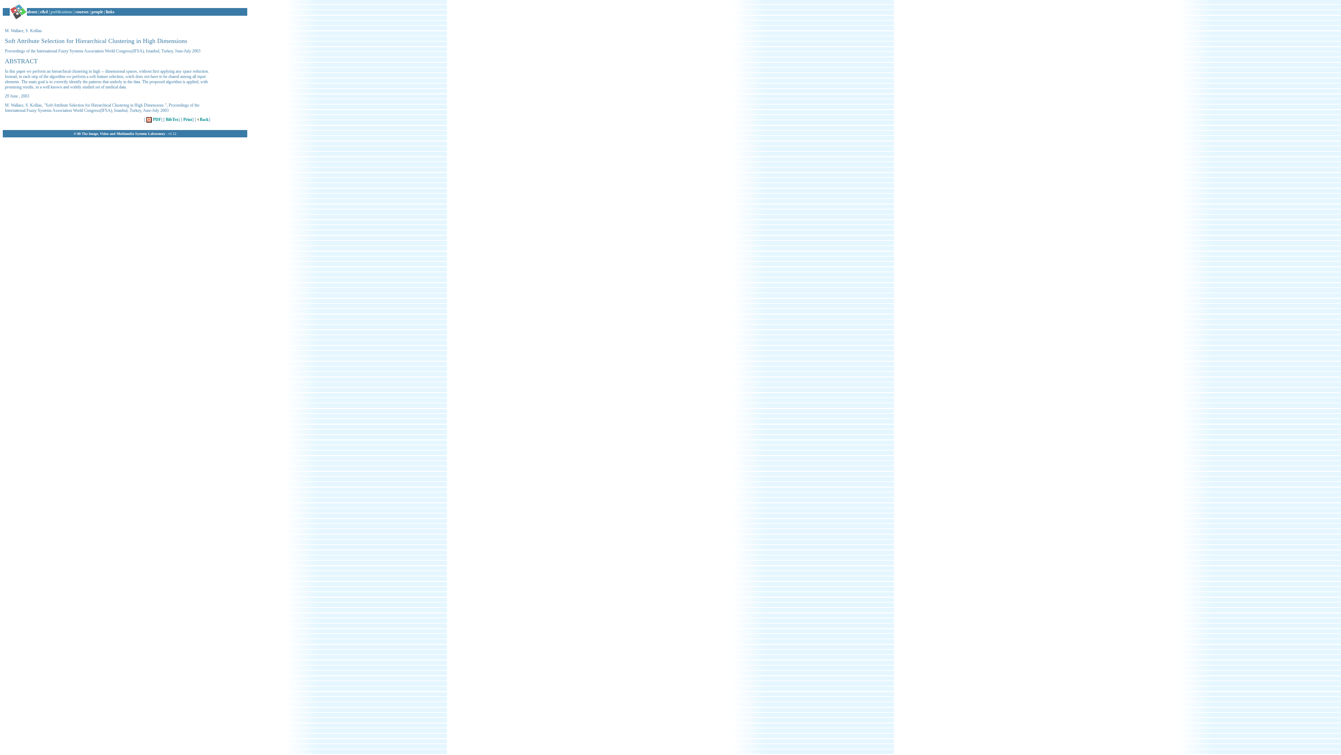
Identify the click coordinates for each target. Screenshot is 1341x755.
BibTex (171, 119)
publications (62, 11)
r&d (44, 11)
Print (187, 119)
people (97, 11)
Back (204, 119)
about (32, 11)
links (110, 11)
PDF (156, 119)
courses (82, 11)
